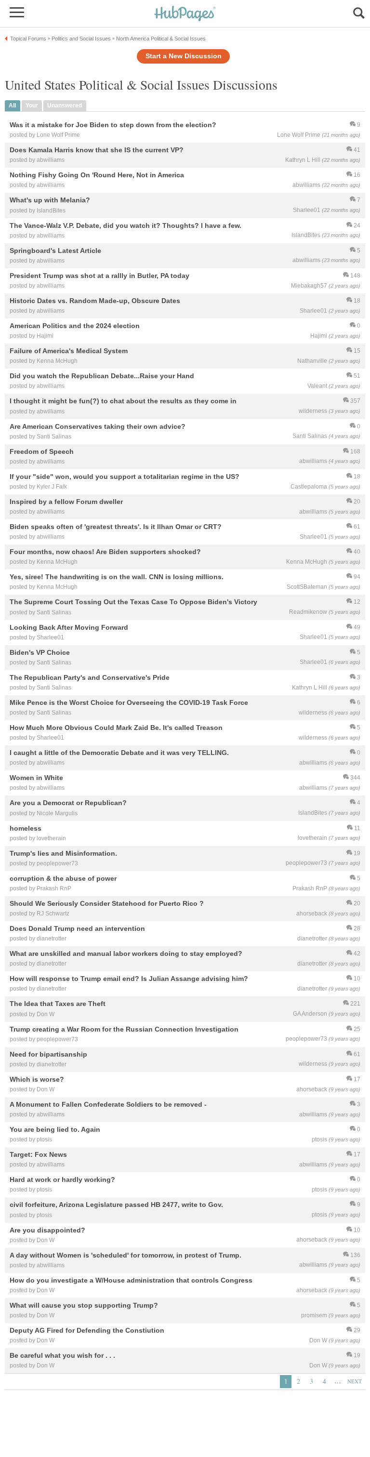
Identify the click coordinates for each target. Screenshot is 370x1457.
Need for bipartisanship (48, 1054)
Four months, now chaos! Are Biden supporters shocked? (105, 552)
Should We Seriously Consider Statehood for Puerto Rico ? (107, 903)
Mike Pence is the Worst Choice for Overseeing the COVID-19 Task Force (129, 702)
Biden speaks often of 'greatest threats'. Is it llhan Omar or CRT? (116, 526)
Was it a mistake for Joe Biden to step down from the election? (113, 125)
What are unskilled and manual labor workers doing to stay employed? (126, 954)
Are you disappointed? (47, 1230)
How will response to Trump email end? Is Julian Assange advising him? (129, 979)
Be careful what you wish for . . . (62, 1356)
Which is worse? (37, 1079)
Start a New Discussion (183, 56)
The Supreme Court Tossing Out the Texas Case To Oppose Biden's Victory (133, 602)
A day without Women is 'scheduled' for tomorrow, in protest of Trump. (125, 1255)
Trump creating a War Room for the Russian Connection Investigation (124, 1029)
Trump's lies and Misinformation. (63, 853)
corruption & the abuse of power (63, 878)
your (32, 105)
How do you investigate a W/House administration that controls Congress (131, 1280)
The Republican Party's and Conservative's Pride (90, 677)
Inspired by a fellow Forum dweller (66, 501)
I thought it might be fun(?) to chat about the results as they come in (123, 401)
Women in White (36, 778)
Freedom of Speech (42, 451)
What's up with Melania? (50, 200)
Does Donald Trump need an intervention (77, 928)
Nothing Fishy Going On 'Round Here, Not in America (97, 175)
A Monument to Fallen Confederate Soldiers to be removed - (108, 1104)
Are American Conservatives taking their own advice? (97, 426)
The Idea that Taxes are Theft (58, 1004)
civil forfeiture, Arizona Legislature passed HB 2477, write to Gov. (116, 1205)
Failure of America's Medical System (69, 351)
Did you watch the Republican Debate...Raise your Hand (102, 376)
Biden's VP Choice (40, 652)
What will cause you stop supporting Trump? (84, 1305)
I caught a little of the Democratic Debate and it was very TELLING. (119, 753)
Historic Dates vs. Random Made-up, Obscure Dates (95, 301)
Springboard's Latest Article (55, 250)
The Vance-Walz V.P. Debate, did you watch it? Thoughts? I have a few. (125, 225)
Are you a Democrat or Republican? (68, 803)
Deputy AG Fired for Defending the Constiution (87, 1330)
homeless (25, 828)
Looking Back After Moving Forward (69, 627)
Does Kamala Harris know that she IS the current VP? (97, 150)
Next (354, 1381)
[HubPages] (185, 14)
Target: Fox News (38, 1155)
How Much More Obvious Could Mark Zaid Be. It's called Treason (116, 727)
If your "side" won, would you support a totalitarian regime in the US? (124, 476)
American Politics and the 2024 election (75, 326)
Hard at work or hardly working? (62, 1180)
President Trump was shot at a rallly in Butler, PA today (99, 275)
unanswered (64, 105)
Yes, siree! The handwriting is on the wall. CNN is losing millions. (117, 577)
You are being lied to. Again (55, 1129)
